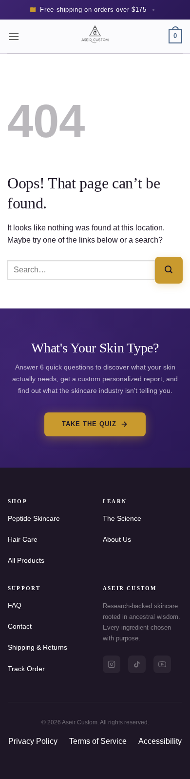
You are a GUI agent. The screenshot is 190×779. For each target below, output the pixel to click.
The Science (122, 518)
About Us (117, 539)
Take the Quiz (89, 424)
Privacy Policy (32, 741)
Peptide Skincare (34, 518)
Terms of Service (98, 741)
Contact (20, 626)
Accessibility (160, 741)
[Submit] (169, 270)
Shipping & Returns (37, 647)
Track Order (26, 669)
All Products (26, 560)
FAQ (14, 605)
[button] (13, 36)
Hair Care (23, 539)
